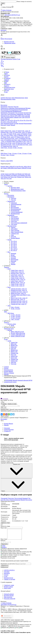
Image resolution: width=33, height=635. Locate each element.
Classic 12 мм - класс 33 (23, 137)
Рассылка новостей (9, 598)
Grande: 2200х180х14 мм (10, 168)
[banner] (3, 545)
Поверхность (4, 108)
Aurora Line (8, 174)
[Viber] (6, 414)
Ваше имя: (4, 528)
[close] (1, 37)
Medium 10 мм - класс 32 (18, 282)
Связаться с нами (9, 585)
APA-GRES (18, 116)
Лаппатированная (20, 108)
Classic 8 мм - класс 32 (23, 131)
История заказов (9, 595)
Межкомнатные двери (21, 97)
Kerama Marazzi (5, 119)
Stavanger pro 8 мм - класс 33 (9, 144)
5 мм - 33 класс (10, 155)
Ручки (6, 339)
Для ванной (11, 112)
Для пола (10, 106)
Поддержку (4, 419)
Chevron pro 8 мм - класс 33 (12, 138)
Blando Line (21, 174)
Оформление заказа (9, 43)
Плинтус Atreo (5, 160)
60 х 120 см (7, 122)
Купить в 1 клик (12, 404)
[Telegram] (14, 414)
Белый (11, 123)
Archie (2, 174)
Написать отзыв (5, 522)
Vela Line (3, 178)
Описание (7, 428)
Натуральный (5, 109)
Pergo (2, 138)
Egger (2, 131)
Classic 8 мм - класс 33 (17, 276)
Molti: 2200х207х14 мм (12, 166)
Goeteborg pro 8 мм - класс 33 (14, 140)
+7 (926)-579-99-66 (6, 10)
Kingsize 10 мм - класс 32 (18, 279)
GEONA (3, 97)
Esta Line (3, 175)
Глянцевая (11, 108)
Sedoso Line (6, 177)
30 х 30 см (26, 120)
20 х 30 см (20, 120)
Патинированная (14, 109)
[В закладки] (2, 408)
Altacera (12, 116)
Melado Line (9, 175)
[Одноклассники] (4, 414)
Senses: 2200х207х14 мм (24, 168)
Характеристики (9, 429)
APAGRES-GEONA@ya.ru (12, 15)
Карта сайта (7, 588)
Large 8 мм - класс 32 (21, 132)
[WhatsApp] (9, 414)
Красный (3, 125)
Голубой (16, 123)
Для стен (15, 106)
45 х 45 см (14, 247)
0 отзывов (5, 398)
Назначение (4, 106)
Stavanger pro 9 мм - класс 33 (19, 302)
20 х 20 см (14, 120)
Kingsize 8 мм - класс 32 (7, 132)
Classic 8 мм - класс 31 (10, 131)
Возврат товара (8, 586)
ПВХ (5, 311)
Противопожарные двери (8, 99)
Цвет (2, 123)
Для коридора (27, 112)
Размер (3, 120)
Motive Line (16, 175)
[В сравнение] (5, 408)
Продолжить (4, 544)
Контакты (3, 30)
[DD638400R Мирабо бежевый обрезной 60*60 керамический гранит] (18, 382)
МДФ (11, 160)
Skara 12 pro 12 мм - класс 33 (9, 143)
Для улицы (27, 114)
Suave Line (13, 177)
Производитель (5, 116)
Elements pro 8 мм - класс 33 (19, 290)
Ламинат (6, 267)
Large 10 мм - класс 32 (12, 135)
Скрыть (3, 491)
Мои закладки (8, 597)
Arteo (2, 147)
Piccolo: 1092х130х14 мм (18, 333)
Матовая (27, 108)
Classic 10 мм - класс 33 (9, 137)
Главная (6, 366)
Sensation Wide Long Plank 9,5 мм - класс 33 (19, 141)
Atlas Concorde (26, 116)
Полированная (23, 109)
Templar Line (20, 177)
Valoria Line (27, 177)
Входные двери (10, 97)
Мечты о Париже (9, 373)
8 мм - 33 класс (8, 147)
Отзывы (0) (7, 431)
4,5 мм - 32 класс (15, 318)
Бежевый (6, 123)
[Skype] (11, 414)
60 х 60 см (14, 122)
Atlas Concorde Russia (7, 117)
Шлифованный (17, 111)
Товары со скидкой (9, 579)
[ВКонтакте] (2, 414)
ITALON (27, 117)
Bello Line (14, 174)
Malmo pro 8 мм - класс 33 (18, 293)
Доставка (3, 59)
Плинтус (6, 322)
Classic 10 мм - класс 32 (15, 134)
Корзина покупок (9, 41)
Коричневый (27, 123)
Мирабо (6, 374)
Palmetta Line (24, 175)
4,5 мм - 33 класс (22, 153)
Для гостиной (19, 112)
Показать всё (16, 464)
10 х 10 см (8, 120)
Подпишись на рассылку (8, 563)
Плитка (6, 193)
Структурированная (6, 111)
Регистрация (8, 38)
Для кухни (4, 114)
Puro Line (13, 354)
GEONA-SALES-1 (9, 570)
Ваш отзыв (4, 539)
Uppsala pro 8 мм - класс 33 (10, 146)
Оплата (14, 59)
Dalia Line (27, 174)
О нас (18, 59)
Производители (8, 578)
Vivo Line (9, 178)
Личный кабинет (9, 594)
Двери (6, 184)
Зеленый (21, 123)
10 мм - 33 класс (17, 147)
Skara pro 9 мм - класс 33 (25, 143)
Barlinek (3, 166)
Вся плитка (4, 105)
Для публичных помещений (15, 114)
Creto (23, 117)
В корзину (3, 404)
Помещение (4, 112)
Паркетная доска (9, 328)
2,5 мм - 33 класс (12, 153)
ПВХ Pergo (4, 153)
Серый (8, 125)
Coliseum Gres (17, 117)
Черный (12, 125)
